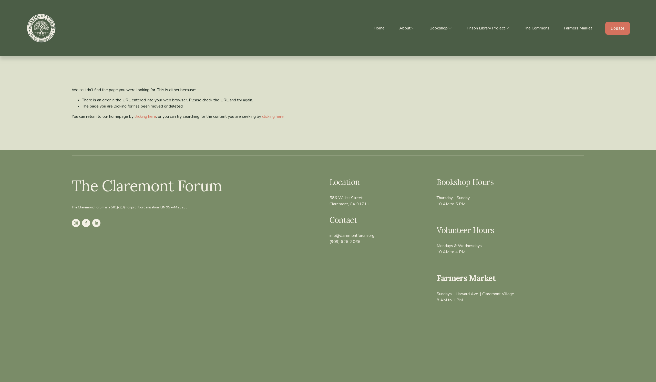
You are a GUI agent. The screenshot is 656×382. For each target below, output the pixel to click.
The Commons (536, 28)
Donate (617, 28)
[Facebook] (86, 223)
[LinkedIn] (96, 223)
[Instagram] (76, 223)
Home (379, 28)
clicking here (145, 116)
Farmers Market (578, 28)
